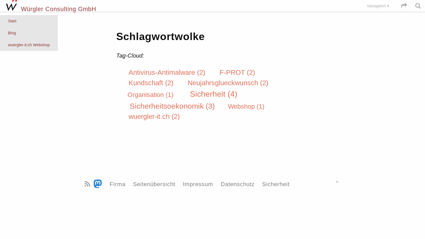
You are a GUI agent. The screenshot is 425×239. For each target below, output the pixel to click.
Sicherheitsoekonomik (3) (173, 106)
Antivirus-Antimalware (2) (168, 72)
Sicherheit (276, 184)
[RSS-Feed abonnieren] (88, 184)
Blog (12, 33)
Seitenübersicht (154, 184)
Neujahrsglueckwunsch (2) (228, 83)
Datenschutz (238, 184)
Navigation (376, 6)
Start (12, 21)
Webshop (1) (246, 106)
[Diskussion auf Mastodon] (98, 184)
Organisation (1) (151, 94)
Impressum (198, 184)
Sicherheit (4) (213, 94)
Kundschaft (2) (152, 83)
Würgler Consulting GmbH (56, 9)
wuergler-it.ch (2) (154, 116)
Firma (118, 184)
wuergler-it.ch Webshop (29, 45)
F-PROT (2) (237, 72)
